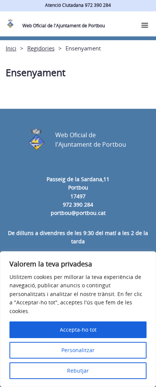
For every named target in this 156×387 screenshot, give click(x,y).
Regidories (41, 48)
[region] (78, 319)
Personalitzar (78, 350)
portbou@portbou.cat (78, 212)
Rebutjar (78, 370)
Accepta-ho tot (78, 329)
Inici (11, 48)
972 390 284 (78, 204)
